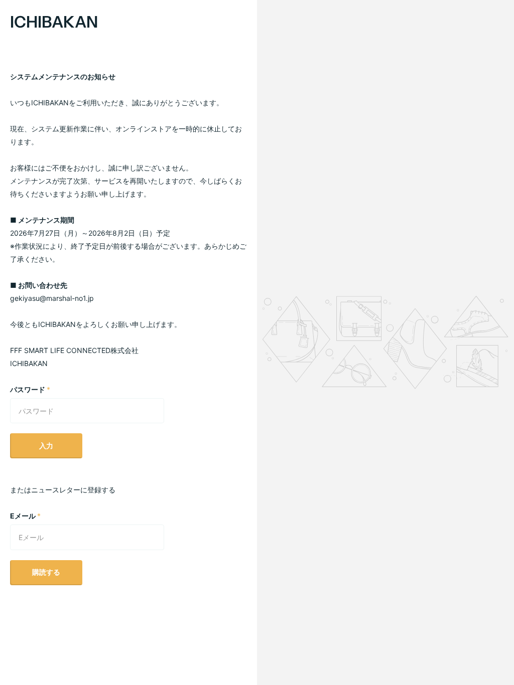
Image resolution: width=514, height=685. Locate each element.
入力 (46, 445)
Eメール (25, 515)
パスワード (30, 389)
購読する (46, 572)
